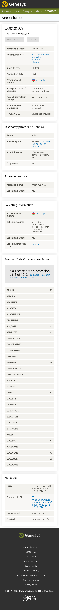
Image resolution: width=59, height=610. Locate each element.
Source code (31, 566)
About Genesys (30, 547)
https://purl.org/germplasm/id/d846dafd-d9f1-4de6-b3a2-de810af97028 (42, 503)
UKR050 (35, 244)
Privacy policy (31, 584)
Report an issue (31, 561)
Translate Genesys (31, 570)
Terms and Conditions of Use (31, 575)
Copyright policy (30, 580)
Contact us (30, 551)
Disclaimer (31, 556)
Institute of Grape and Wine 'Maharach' (40, 57)
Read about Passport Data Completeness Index (29, 276)
